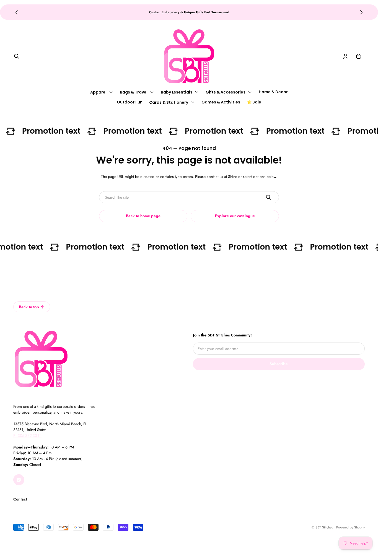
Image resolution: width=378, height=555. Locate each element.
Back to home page (143, 216)
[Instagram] (18, 479)
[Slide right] (361, 12)
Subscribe (279, 364)
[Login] (345, 56)
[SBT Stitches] (189, 56)
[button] (17, 56)
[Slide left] (16, 12)
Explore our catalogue (235, 216)
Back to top (29, 307)
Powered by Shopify (350, 527)
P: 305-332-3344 (27, 435)
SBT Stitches (324, 527)
